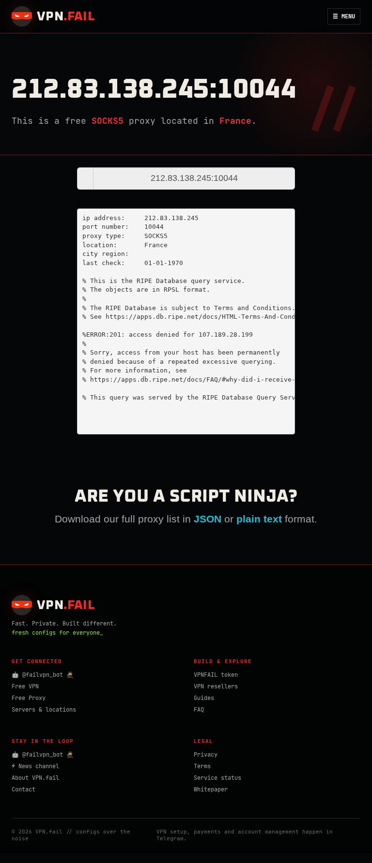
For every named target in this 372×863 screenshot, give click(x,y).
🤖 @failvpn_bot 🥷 (43, 675)
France (235, 120)
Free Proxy (29, 698)
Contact (23, 789)
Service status (217, 778)
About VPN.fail (35, 778)
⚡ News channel (35, 766)
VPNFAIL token (216, 675)
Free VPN (25, 686)
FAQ (199, 710)
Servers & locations (44, 710)
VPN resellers (216, 686)
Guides (204, 698)
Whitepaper (211, 789)
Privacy (205, 755)
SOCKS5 (108, 120)
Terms (202, 766)
